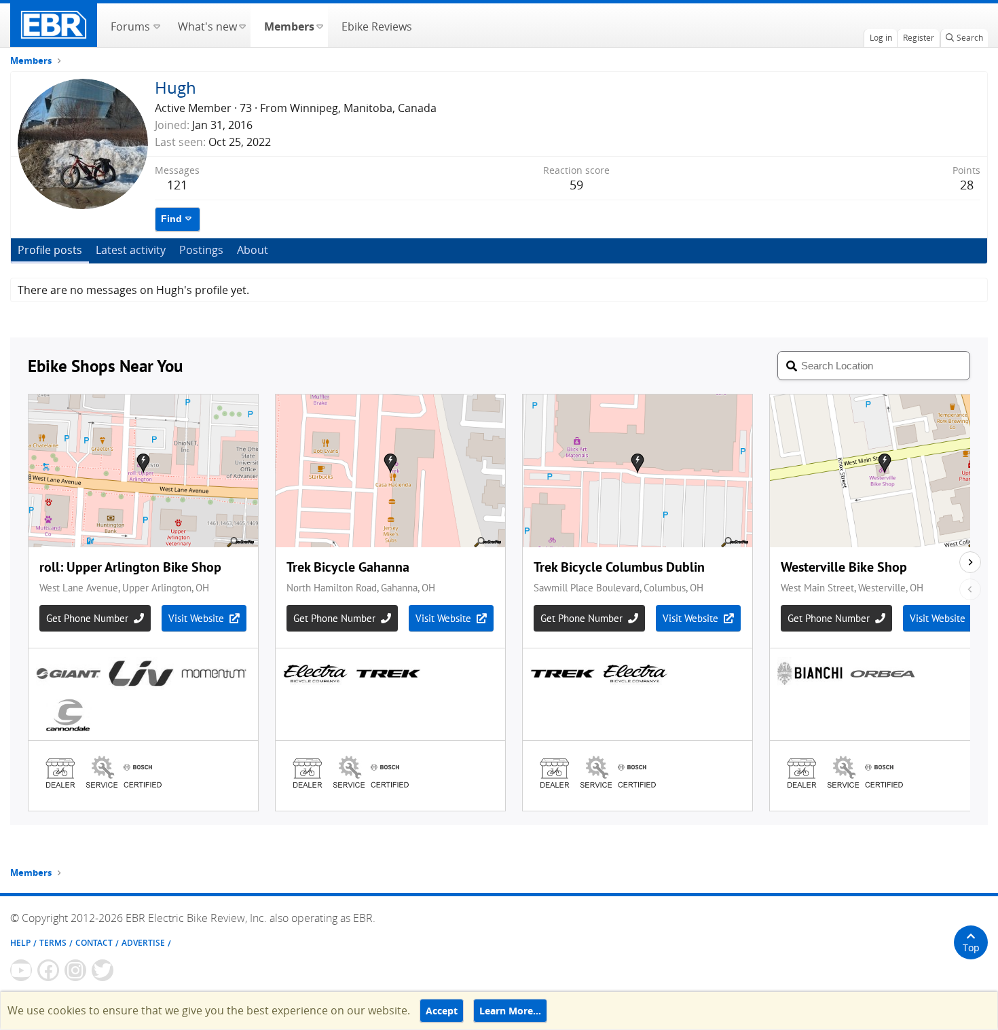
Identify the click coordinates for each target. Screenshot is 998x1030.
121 (177, 185)
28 (967, 185)
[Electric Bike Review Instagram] (75, 970)
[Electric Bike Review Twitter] (102, 970)
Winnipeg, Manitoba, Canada (363, 107)
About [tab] (252, 249)
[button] (156, 25)
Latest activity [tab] (131, 249)
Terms (53, 943)
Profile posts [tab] (50, 249)
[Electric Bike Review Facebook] (48, 970)
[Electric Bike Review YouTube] (21, 970)
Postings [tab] (201, 249)
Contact (94, 943)
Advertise (143, 943)
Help (20, 943)
